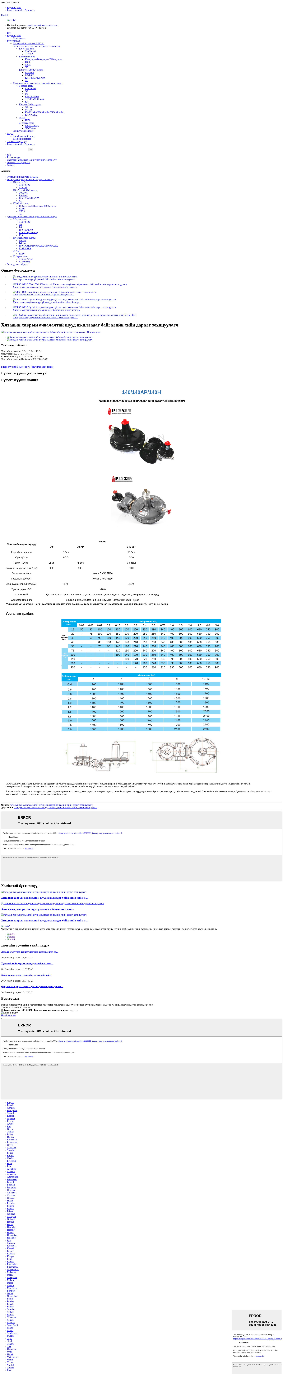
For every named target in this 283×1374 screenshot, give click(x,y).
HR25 (28, 64)
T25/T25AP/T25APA (35, 78)
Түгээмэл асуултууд (17, 141)
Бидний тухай (14, 7)
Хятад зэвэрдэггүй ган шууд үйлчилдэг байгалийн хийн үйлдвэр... (46, 302)
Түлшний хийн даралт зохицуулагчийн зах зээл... (27, 963)
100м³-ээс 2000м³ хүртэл (31, 70)
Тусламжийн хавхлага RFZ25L (28, 43)
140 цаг (28, 109)
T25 (27, 101)
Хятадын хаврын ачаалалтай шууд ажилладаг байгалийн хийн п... (44, 897)
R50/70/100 (30, 51)
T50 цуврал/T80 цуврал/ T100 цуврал (43, 59)
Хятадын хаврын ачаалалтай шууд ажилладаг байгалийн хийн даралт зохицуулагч (51, 805)
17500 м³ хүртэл (27, 56)
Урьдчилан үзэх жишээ (42, 367)
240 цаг (28, 107)
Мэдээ (10, 133)
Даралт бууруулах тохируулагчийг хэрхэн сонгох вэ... (29, 952)
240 (26, 91)
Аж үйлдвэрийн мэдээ (24, 136)
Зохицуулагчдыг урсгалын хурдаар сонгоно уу (36, 46)
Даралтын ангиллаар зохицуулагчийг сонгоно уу (37, 83)
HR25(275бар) (32, 125)
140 (26, 93)
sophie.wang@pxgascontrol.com (43, 25)
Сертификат (19, 38)
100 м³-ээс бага (26, 48)
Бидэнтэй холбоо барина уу (21, 10)
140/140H (29, 75)
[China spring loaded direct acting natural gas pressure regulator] (44, 892)
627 (26, 67)
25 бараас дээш (26, 123)
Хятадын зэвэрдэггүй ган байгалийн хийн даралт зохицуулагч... (45, 317)
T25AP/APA (31, 115)
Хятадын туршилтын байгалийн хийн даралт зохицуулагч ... (43, 294)
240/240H (29, 72)
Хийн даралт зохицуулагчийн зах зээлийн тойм (26, 975)
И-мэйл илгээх (8, 1015)
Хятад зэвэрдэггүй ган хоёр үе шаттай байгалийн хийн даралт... (45, 287)
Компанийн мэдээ (22, 139)
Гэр (9, 33)
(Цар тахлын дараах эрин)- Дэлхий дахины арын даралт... (32, 986)
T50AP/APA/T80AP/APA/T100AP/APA (44, 112)
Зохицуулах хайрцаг (23, 131)
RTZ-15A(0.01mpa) (34, 99)
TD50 (27, 62)
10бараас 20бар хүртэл (30, 104)
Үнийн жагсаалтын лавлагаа (15, 1007)
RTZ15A (29, 54)
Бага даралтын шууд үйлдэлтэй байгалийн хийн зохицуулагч (44, 279)
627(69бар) (30, 128)
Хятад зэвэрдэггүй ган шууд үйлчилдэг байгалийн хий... (37, 909)
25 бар (22, 117)
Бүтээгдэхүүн (13, 40)
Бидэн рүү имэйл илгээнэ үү (15, 367)
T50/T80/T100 (32, 96)
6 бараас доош (26, 86)
